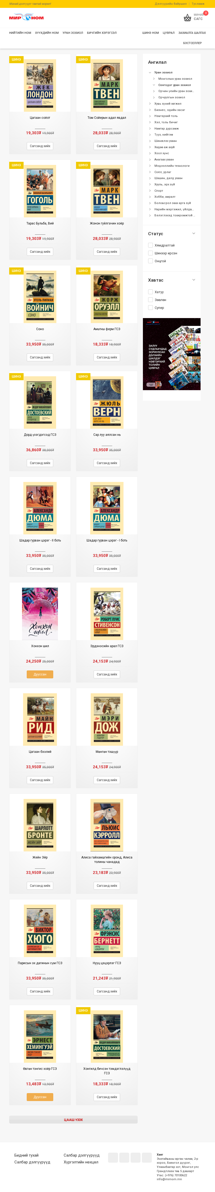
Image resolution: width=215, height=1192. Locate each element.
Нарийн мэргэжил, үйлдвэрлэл (177, 209)
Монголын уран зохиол (175, 78)
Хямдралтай (165, 245)
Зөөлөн (160, 300)
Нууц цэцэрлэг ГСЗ (107, 963)
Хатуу (159, 292)
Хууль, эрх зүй (164, 184)
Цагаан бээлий (40, 752)
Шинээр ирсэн (166, 253)
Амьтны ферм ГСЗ (106, 329)
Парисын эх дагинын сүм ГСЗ (40, 963)
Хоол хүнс (161, 153)
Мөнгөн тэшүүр (107, 752)
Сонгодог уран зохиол (174, 85)
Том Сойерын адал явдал (107, 118)
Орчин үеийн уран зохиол (177, 91)
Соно (40, 329)
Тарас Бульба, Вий (40, 223)
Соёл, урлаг (162, 172)
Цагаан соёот (40, 118)
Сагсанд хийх (40, 146)
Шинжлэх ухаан (165, 141)
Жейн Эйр (40, 857)
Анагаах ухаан (164, 159)
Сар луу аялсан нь (107, 435)
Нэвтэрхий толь (166, 116)
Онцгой (160, 261)
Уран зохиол (163, 72)
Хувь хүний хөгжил (167, 103)
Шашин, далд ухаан (168, 178)
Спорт (158, 190)
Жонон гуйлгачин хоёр (107, 223)
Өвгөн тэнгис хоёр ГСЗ (40, 1069)
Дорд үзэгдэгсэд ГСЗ (40, 435)
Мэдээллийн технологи (172, 166)
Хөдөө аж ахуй (164, 147)
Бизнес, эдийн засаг (169, 110)
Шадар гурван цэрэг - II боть (40, 540)
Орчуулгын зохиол (171, 97)
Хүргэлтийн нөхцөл (81, 1162)
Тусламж (198, 4)
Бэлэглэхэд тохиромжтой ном (176, 215)
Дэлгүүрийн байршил (171, 4)
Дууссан (40, 674)
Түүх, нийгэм (163, 134)
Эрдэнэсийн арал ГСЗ (106, 646)
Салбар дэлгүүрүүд (32, 1162)
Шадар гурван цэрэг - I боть (107, 540)
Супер (159, 308)
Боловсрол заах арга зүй (172, 203)
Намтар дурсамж (166, 128)
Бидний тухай (26, 1155)
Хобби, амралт (164, 196)
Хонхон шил (40, 646)
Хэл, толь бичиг (166, 122)
